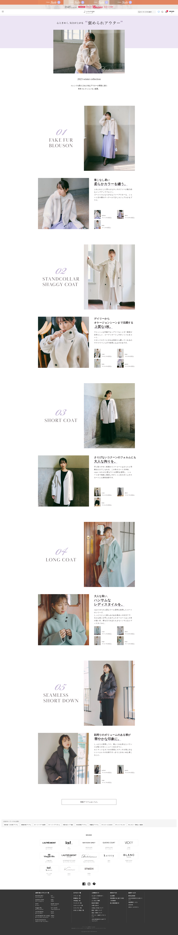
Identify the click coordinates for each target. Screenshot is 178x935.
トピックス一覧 (77, 908)
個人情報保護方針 (114, 903)
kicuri (52, 912)
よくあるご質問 (96, 900)
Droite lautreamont (41, 920)
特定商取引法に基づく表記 (117, 898)
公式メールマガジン (133, 907)
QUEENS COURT (39, 900)
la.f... (52, 896)
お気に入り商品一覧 (78, 910)
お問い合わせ (95, 905)
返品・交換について (97, 912)
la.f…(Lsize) (55, 908)
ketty (52, 900)
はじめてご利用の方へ (97, 896)
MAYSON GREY (39, 896)
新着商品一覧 (76, 898)
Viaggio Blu (39, 908)
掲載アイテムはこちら (89, 802)
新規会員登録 (131, 896)
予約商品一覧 (76, 900)
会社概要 (112, 896)
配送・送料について (97, 910)
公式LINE (130, 904)
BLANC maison (55, 904)
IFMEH (52, 916)
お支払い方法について (97, 908)
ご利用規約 (113, 900)
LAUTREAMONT (39, 912)
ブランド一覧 (76, 896)
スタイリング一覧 (78, 905)
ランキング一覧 (77, 903)
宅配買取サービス (133, 902)
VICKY (37, 904)
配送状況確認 (95, 903)
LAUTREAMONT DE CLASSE (42, 916)
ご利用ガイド (95, 898)
